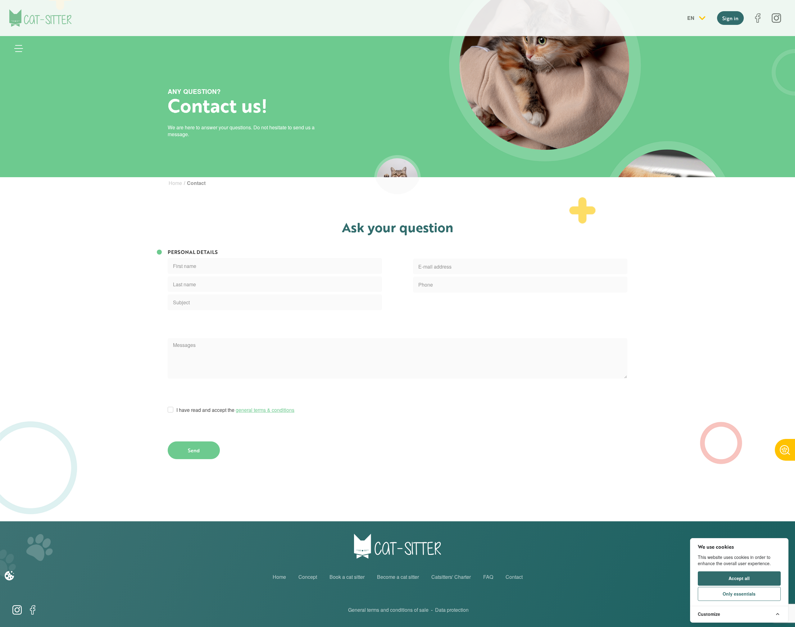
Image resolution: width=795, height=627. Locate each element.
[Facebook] (757, 18)
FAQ (488, 576)
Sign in (730, 18)
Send (194, 450)
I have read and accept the (235, 410)
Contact (514, 576)
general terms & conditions (265, 409)
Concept (307, 576)
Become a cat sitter (398, 576)
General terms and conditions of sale (388, 609)
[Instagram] (776, 18)
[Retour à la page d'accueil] (40, 18)
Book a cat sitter (347, 576)
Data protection (452, 609)
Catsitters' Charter (451, 576)
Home (175, 183)
